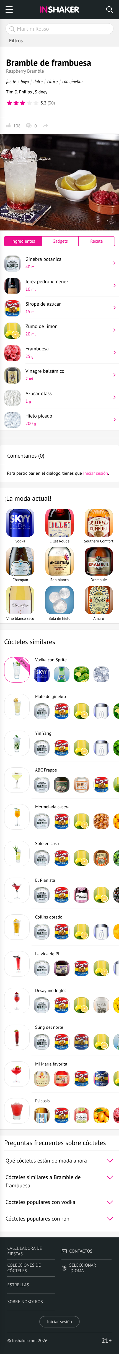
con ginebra (72, 81)
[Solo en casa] (17, 853)
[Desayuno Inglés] (17, 1000)
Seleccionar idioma (82, 1268)
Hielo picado (38, 419)
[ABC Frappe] (17, 780)
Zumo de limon (41, 330)
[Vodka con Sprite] (17, 670)
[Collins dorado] (17, 927)
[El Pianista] (17, 890)
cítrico (52, 81)
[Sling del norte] (17, 1037)
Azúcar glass (38, 397)
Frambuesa (37, 352)
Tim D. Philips (19, 92)
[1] (9, 103)
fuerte (11, 81)
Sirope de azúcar (43, 307)
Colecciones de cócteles (24, 1268)
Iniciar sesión (59, 1321)
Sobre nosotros (25, 1302)
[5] (36, 103)
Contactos (80, 1251)
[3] (22, 103)
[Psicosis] (17, 1111)
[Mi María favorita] (17, 1074)
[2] (16, 103)
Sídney (41, 92)
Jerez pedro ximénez (47, 285)
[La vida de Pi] (17, 964)
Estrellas (18, 1285)
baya (25, 81)
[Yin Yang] (17, 743)
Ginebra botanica (43, 263)
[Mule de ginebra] (17, 706)
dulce (38, 81)
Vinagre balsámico (44, 375)
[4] (29, 103)
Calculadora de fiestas (24, 1251)
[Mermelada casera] (17, 817)
